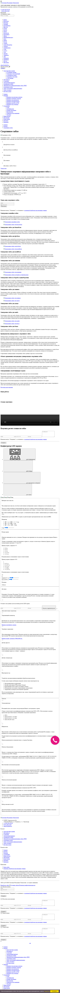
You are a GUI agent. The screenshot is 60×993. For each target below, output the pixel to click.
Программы (6, 117)
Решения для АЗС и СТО (12, 103)
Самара (5, 43)
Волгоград (6, 21)
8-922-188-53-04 (5, 11)
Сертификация (10, 109)
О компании (7, 106)
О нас (7, 107)
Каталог (6, 851)
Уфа (5, 56)
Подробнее (47, 991)
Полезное (6, 120)
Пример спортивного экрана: (9, 625)
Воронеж (6, 22)
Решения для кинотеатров (12, 101)
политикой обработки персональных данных (35, 210)
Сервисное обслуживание (12, 113)
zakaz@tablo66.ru (5, 65)
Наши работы (7, 116)
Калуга (5, 30)
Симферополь (7, 47)
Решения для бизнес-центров (13, 98)
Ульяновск (6, 55)
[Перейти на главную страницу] (10, 2)
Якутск (5, 61)
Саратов (6, 46)
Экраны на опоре (12, 75)
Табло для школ (7, 90)
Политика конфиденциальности (27, 885)
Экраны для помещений (14, 73)
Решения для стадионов (12, 104)
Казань (5, 28)
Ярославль (6, 62)
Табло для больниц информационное (13, 88)
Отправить (3, 442)
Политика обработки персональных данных (15, 868)
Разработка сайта (5, 885)
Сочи (5, 49)
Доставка (8, 114)
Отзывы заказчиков (11, 110)
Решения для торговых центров (14, 97)
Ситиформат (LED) (8, 84)
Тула (5, 52)
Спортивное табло (8, 87)
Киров (5, 31)
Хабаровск (6, 58)
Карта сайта (6, 867)
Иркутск (6, 27)
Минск (5, 36)
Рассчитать (3, 206)
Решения (6, 95)
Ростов (5, 42)
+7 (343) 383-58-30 (5, 9)
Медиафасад (7, 79)
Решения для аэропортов (12, 100)
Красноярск (6, 34)
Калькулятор (7, 119)
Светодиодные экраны (9, 71)
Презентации (9, 111)
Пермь (5, 40)
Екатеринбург (7, 25)
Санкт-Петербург (8, 44)
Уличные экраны (12, 72)
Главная (5, 94)
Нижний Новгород (8, 37)
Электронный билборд (9, 82)
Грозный (6, 24)
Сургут (5, 50)
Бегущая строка (7, 91)
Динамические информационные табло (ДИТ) (15, 85)
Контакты (6, 122)
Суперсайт (6, 81)
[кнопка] (56, 608)
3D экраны (10, 78)
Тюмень (5, 53)
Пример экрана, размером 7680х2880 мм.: (12, 638)
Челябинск (6, 59)
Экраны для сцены (12, 76)
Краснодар (6, 33)
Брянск (5, 19)
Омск (5, 39)
